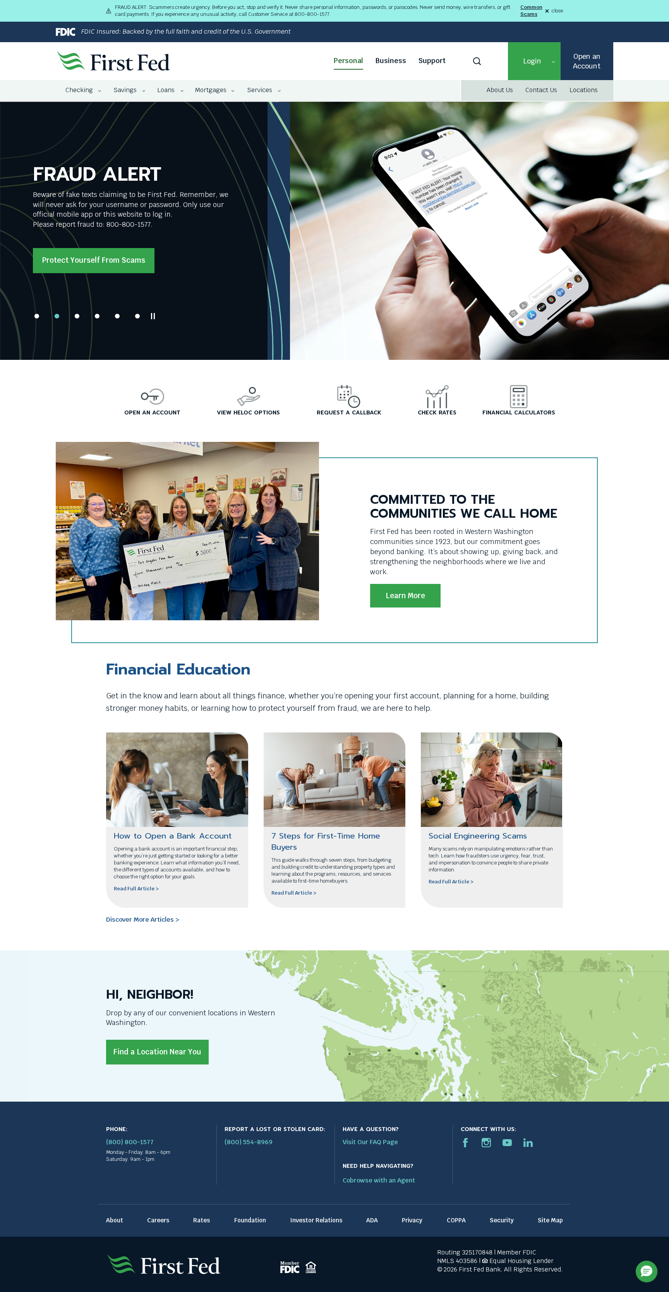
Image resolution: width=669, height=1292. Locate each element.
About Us (500, 90)
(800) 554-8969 (249, 1142)
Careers (158, 1220)
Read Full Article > (136, 888)
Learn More (405, 596)
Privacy (412, 1220)
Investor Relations (316, 1220)
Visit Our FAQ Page (370, 1142)
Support (432, 60)
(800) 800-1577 (130, 1142)
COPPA (456, 1220)
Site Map (550, 1220)
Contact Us (541, 90)
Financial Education (178, 669)
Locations (584, 90)
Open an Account (586, 61)
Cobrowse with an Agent (379, 1180)
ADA (372, 1220)
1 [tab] (37, 316)
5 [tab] (117, 316)
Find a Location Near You (157, 1052)
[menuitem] (80, 90)
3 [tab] (77, 316)
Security (502, 1220)
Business (391, 60)
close (557, 11)
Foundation (250, 1220)
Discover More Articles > (142, 920)
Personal (348, 60)
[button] (534, 61)
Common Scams (531, 10)
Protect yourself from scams (93, 260)
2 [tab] (57, 316)
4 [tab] (97, 316)
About (114, 1220)
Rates (201, 1220)
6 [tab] (137, 316)
